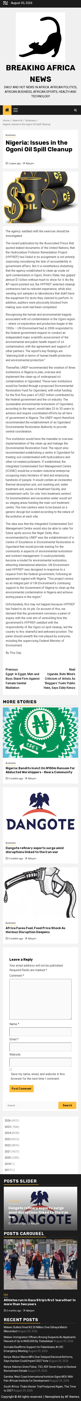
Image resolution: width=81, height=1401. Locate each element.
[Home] (7, 110)
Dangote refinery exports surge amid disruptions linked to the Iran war (35, 850)
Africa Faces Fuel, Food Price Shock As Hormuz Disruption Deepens (35, 930)
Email (14, 1039)
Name (14, 1024)
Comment (16, 975)
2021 (8, 1151)
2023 (8, 1139)
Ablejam (30, 163)
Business (11, 135)
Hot (6, 1294)
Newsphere (52, 1397)
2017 (8, 1170)
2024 (8, 1133)
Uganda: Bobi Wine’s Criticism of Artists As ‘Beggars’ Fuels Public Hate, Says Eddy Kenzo (59, 679)
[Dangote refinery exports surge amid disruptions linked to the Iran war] (40, 812)
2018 (8, 1164)
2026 (8, 1120)
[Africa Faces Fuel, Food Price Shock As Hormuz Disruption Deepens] (40, 892)
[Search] (75, 110)
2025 (8, 1127)
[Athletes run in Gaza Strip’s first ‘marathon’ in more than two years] (40, 1264)
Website (15, 1054)
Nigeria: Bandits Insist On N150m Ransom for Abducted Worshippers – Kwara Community (40, 770)
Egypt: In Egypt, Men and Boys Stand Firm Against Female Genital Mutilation (23, 679)
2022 (8, 1145)
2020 (8, 1157)
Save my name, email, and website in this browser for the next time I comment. (38, 1076)
